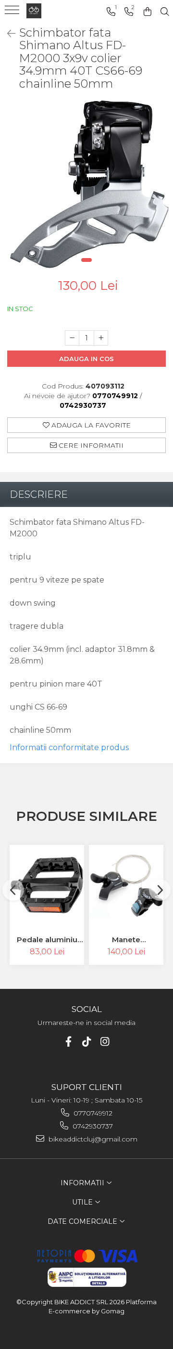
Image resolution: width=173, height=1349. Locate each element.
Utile (83, 1202)
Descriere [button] (39, 494)
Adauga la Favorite (90, 425)
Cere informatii (90, 445)
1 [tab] (86, 260)
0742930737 (92, 1126)
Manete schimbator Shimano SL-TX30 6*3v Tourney (126, 939)
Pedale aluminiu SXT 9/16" (47, 939)
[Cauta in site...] (165, 12)
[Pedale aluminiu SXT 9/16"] (47, 885)
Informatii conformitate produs (69, 747)
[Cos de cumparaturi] (147, 12)
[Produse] (13, 13)
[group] (86, 184)
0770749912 (92, 1113)
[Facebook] (68, 1041)
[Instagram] (105, 1041)
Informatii (83, 1183)
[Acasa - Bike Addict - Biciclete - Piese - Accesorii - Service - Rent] (52, 11)
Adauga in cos (86, 359)
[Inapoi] (7, 33)
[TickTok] (86, 1041)
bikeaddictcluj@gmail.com (92, 1139)
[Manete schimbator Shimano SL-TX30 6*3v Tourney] (126, 885)
